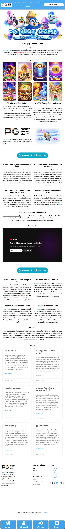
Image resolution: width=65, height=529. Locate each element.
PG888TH (19, 483)
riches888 (19, 475)
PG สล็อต (5, 106)
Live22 (18, 479)
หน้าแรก (8, 527)
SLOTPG (19, 498)
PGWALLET (20, 492)
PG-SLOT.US (4, 472)
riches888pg (20, 468)
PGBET (19, 502)
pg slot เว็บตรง (42, 426)
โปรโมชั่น (32, 2)
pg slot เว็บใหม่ (10, 351)
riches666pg (20, 473)
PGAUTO (19, 505)
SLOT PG (36, 108)
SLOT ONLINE (6, 139)
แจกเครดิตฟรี (21, 295)
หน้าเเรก (17, 2)
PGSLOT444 (20, 496)
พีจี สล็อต (36, 283)
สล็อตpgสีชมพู (10, 426)
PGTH (18, 500)
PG (11, 295)
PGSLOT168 (20, 490)
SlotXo (19, 481)
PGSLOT (5, 196)
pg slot (28, 512)
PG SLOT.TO (20, 488)
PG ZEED (19, 494)
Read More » (8, 373)
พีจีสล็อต (38, 309)
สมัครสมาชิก (24, 2)
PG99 (18, 485)
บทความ (38, 2)
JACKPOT (45, 216)
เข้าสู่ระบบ (40, 527)
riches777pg (20, 470)
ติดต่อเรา (27, 6)
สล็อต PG (6, 309)
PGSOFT (5, 331)
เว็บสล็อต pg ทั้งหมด (13, 388)
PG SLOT (6, 170)
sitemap (46, 512)
